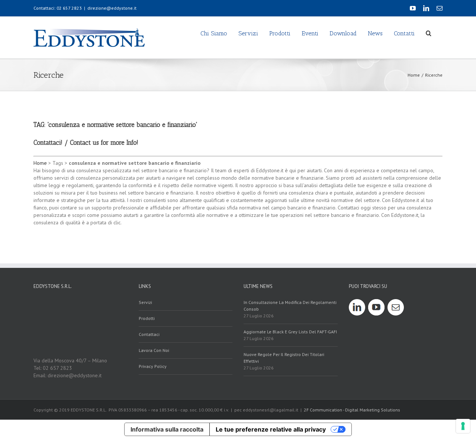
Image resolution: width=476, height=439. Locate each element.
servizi (145, 302)
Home (40, 163)
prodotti (147, 318)
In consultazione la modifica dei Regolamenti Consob (290, 305)
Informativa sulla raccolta (167, 429)
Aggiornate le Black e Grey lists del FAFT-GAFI (290, 331)
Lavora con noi (154, 350)
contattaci (149, 334)
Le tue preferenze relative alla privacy (271, 429)
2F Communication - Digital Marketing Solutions (352, 410)
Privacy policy (153, 366)
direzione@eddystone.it (111, 8)
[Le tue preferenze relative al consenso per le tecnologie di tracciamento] (463, 426)
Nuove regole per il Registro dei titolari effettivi (284, 358)
